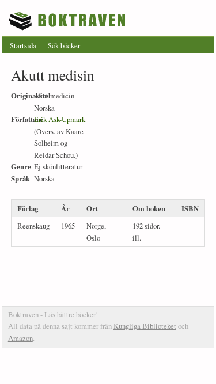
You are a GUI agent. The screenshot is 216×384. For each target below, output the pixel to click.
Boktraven (68, 21)
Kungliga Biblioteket (144, 326)
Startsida (23, 45)
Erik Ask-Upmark (59, 119)
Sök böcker (64, 45)
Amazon (20, 338)
